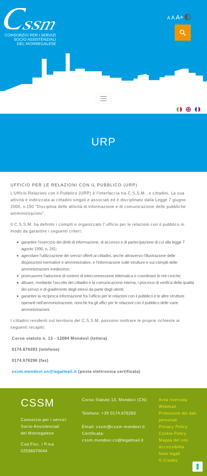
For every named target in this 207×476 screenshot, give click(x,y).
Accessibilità (171, 446)
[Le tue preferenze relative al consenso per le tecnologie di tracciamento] (197, 466)
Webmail (167, 406)
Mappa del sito (173, 440)
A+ (179, 17)
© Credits (168, 460)
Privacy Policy (173, 426)
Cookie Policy (173, 433)
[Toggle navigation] (103, 98)
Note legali (169, 453)
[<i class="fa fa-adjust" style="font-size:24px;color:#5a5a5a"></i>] (187, 17)
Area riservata (173, 399)
